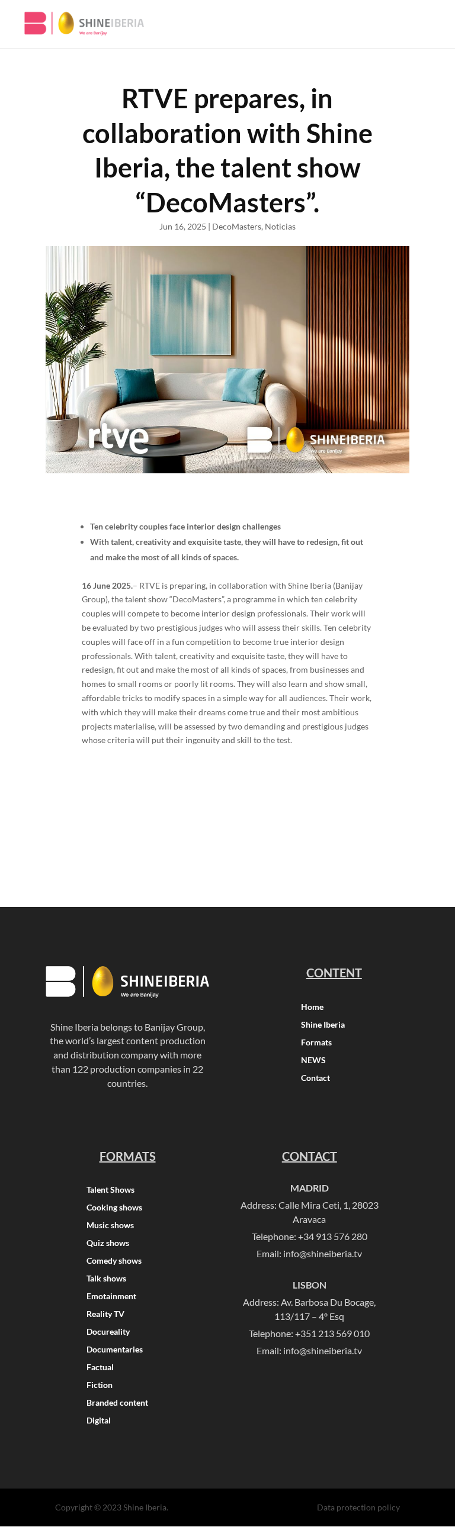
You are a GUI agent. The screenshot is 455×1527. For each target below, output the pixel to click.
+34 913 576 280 (332, 1236)
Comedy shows (114, 1261)
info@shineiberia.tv (322, 1253)
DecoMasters (236, 226)
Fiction (99, 1385)
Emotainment (111, 1296)
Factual (100, 1367)
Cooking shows (114, 1207)
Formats (316, 1042)
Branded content (117, 1403)
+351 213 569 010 (332, 1333)
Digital (98, 1420)
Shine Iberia (323, 1025)
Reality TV (105, 1314)
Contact (315, 1078)
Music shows (110, 1225)
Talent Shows (110, 1190)
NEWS (313, 1060)
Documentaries (114, 1349)
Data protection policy (358, 1507)
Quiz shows (107, 1243)
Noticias (280, 226)
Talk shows (106, 1278)
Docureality (108, 1332)
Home (312, 1007)
